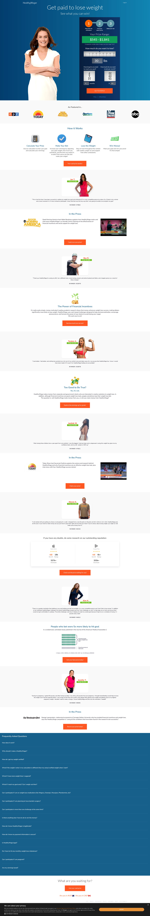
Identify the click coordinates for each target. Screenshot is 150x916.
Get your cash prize (75, 888)
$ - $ (99, 39)
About (92, 901)
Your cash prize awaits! (75, 163)
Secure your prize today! (75, 727)
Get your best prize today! (75, 660)
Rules (104, 901)
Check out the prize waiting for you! (75, 572)
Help (116, 901)
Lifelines (110, 901)
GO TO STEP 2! (100, 91)
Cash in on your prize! (75, 242)
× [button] (148, 905)
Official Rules (102, 97)
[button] (75, 744)
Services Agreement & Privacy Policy (66, 908)
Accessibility (123, 901)
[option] (13, 114)
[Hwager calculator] (35, 139)
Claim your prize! (75, 486)
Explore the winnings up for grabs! (75, 405)
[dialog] (75, 909)
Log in (125, 2)
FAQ (87, 901)
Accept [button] (122, 909)
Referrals (98, 901)
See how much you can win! (75, 323)
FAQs (95, 97)
